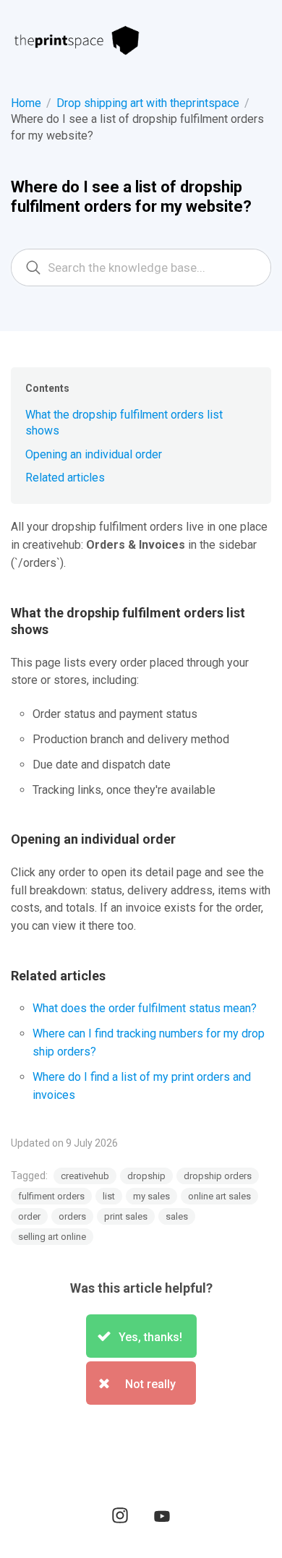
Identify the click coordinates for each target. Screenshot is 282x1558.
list (109, 1196)
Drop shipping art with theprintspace (147, 103)
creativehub (85, 1175)
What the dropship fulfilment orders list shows (124, 422)
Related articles (65, 477)
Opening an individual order (93, 454)
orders (72, 1216)
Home (26, 103)
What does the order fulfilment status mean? (145, 1008)
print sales (126, 1216)
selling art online (52, 1236)
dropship (146, 1175)
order (29, 1216)
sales (177, 1216)
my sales (151, 1196)
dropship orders (218, 1175)
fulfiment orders (51, 1196)
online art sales (219, 1196)
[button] (141, 1336)
